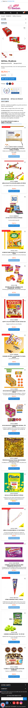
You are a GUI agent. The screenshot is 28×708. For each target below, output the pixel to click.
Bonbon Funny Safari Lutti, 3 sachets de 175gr (14, 253)
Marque (16, 63)
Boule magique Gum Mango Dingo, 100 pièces (14, 391)
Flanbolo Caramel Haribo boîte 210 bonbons (14, 669)
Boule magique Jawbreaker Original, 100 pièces (14, 426)
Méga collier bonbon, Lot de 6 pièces (14, 530)
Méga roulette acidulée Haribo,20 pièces (14, 183)
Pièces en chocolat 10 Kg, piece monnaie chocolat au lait (14, 460)
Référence (3, 63)
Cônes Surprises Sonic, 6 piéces (14, 599)
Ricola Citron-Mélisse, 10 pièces (14, 495)
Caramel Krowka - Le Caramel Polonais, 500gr (14, 356)
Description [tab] (5, 99)
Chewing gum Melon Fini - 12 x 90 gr (14, 634)
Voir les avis (15, 92)
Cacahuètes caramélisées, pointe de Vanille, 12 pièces (14, 149)
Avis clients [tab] (5, 101)
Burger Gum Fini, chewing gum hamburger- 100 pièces (14, 287)
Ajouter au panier (8, 79)
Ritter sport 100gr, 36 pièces (14, 218)
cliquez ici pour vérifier (6, 693)
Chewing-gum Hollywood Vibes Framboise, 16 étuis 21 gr (14, 565)
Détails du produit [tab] (17, 99)
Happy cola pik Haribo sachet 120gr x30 (14, 321)
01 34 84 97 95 (10, 1)
